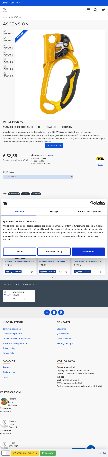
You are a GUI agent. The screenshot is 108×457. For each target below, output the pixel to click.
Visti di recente (25, 284)
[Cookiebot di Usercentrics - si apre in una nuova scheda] (92, 203)
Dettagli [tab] (54, 211)
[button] (52, 277)
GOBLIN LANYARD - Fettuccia (52, 261)
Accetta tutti (88, 251)
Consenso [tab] (19, 211)
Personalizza (52, 251)
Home (4, 17)
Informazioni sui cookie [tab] (89, 211)
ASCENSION (8, 172)
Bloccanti (36, 194)
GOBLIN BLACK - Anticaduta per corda (89, 261)
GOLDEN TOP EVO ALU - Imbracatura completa (20, 261)
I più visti (8, 284)
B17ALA (25, 194)
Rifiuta (20, 251)
